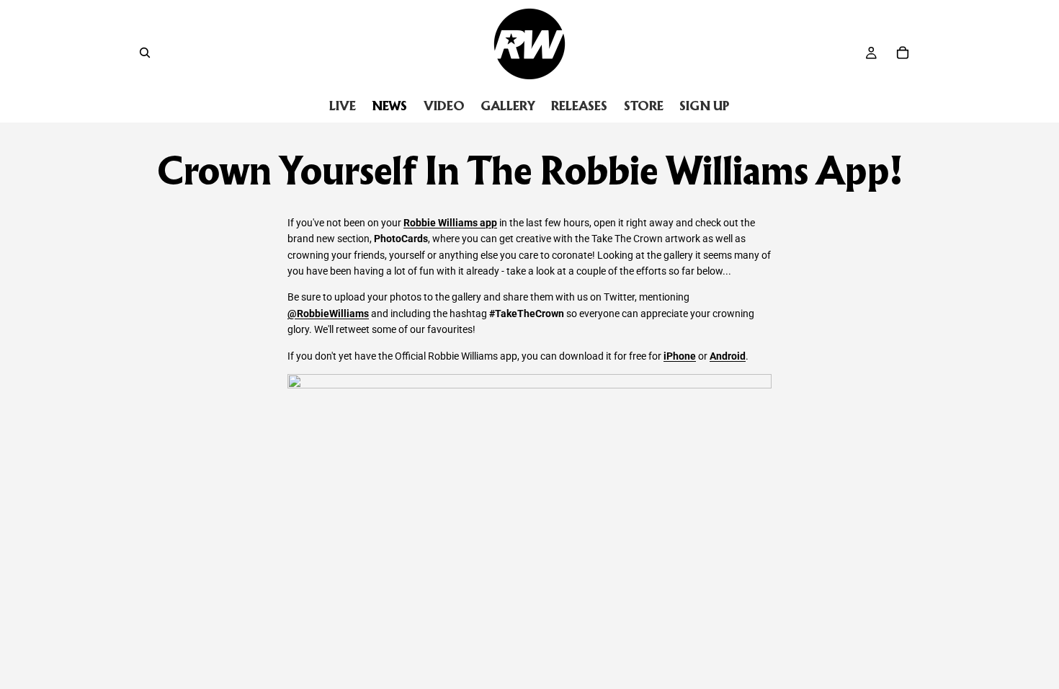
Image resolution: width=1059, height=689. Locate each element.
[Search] (145, 52)
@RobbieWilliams (328, 313)
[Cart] (903, 52)
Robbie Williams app (450, 222)
